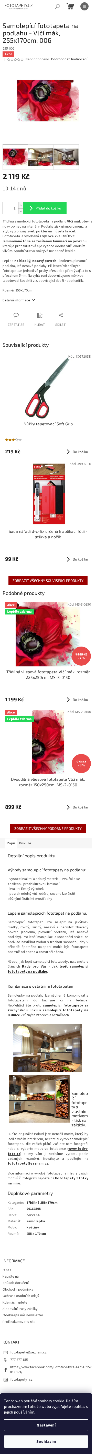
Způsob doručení (16, 1282)
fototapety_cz (21, 1379)
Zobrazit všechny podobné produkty (48, 828)
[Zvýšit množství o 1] (20, 205)
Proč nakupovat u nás (19, 1321)
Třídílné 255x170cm (42, 1202)
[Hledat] (57, 6)
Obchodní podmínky (18, 1289)
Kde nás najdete (15, 1302)
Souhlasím (46, 1441)
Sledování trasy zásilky (20, 1308)
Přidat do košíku (48, 208)
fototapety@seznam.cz (28, 1163)
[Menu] (84, 6)
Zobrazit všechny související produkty (48, 580)
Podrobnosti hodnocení (69, 59)
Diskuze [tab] (25, 843)
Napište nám (12, 1276)
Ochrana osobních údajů (21, 1295)
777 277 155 (19, 1359)
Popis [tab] (11, 843)
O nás (7, 1270)
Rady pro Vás (34, 966)
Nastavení (46, 1425)
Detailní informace (16, 300)
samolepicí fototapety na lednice (48, 1013)
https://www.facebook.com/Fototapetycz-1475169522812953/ (51, 1370)
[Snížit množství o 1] (20, 211)
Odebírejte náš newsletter (23, 1315)
